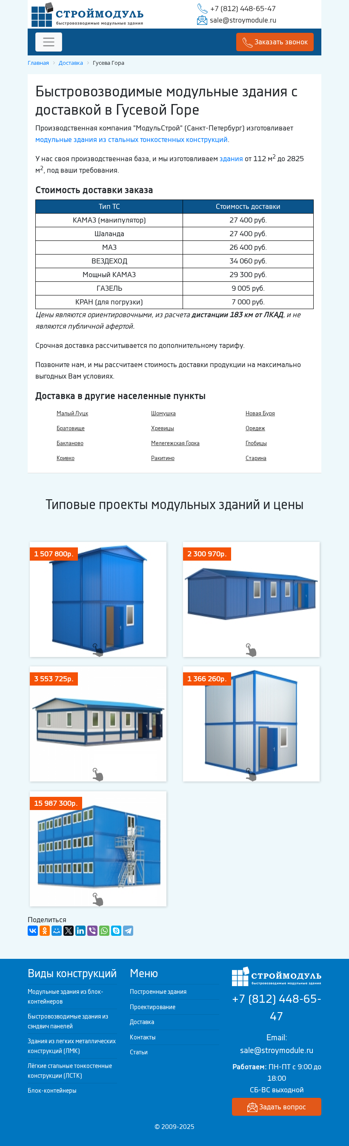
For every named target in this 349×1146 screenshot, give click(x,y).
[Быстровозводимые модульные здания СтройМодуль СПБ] (87, 13)
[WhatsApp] (104, 931)
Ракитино (162, 458)
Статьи (139, 1052)
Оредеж (255, 428)
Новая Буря (260, 413)
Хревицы (162, 428)
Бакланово (70, 443)
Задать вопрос (281, 1106)
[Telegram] (128, 931)
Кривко (65, 458)
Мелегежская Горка (175, 443)
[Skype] (116, 931)
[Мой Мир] (56, 931)
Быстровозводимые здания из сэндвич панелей (68, 1021)
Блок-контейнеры (52, 1090)
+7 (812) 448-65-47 (243, 8)
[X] (68, 931)
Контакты (143, 1037)
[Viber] (92, 931)
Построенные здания (158, 992)
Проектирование (152, 1007)
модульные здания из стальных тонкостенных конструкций (131, 139)
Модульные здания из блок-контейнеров (65, 996)
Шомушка (163, 413)
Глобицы (256, 443)
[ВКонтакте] (33, 931)
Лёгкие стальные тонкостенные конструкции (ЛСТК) (70, 1070)
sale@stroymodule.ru (243, 20)
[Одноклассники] (45, 931)
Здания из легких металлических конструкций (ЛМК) (72, 1046)
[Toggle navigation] (48, 42)
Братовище (71, 428)
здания (231, 158)
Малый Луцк (72, 413)
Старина (256, 458)
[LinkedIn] (80, 931)
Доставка (142, 1022)
